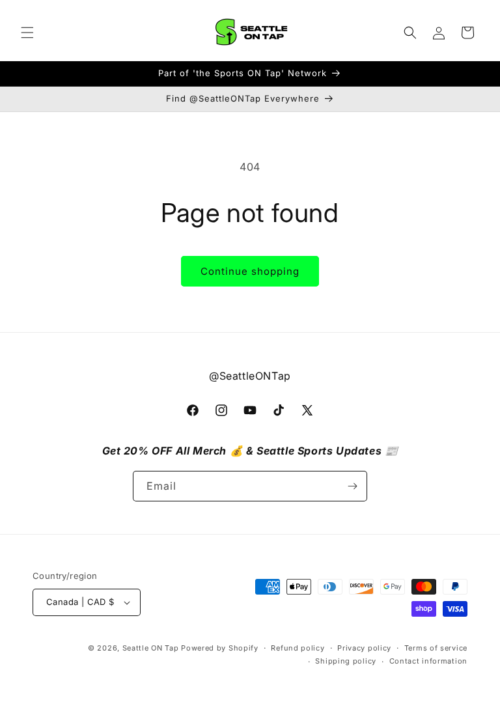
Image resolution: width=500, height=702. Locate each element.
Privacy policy (364, 648)
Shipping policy (345, 661)
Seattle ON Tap (150, 648)
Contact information (428, 661)
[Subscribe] (352, 486)
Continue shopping (250, 271)
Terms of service (435, 648)
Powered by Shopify (219, 648)
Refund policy (297, 648)
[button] (27, 32)
